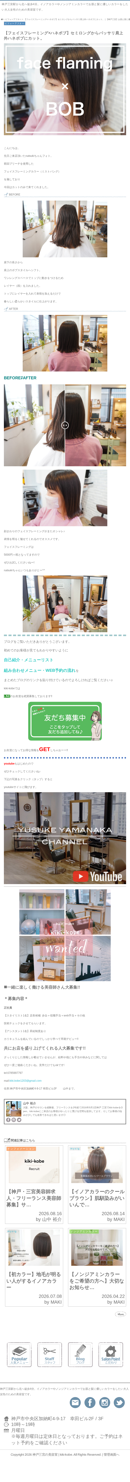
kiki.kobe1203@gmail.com (26, 1080)
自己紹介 (12, 660)
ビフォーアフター (14, 23)
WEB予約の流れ (61, 670)
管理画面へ (112, 1454)
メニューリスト (39, 660)
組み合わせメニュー (22, 670)
